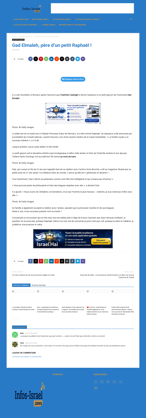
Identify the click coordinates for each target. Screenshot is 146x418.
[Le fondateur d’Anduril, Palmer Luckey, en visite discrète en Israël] (23, 297)
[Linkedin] (51, 59)
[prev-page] (13, 318)
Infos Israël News (40, 19)
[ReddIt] (56, 59)
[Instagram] (110, 30)
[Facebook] (106, 30)
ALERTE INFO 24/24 (21, 19)
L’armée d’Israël (49, 25)
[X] (122, 30)
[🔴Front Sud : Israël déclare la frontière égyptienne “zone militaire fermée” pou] (98, 297)
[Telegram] (77, 59)
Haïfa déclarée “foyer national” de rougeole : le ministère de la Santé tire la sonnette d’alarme (73, 309)
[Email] (62, 59)
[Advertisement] (92, 8)
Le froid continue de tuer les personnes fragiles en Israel (33, 275)
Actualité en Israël (61, 19)
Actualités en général (25, 36)
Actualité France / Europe (87, 19)
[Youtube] (126, 30)
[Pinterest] (41, 59)
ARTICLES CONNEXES (21, 285)
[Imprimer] (67, 59)
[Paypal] (114, 30)
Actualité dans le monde (25, 25)
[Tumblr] (118, 30)
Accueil (14, 36)
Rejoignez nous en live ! (74, 79)
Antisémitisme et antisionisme (72, 25)
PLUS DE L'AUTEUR (39, 285)
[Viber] (83, 59)
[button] (131, 19)
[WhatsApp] (46, 59)
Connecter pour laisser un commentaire (26, 357)
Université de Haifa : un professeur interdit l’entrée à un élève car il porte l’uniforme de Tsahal (107, 276)
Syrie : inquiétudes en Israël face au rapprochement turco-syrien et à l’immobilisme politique (48, 309)
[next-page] (17, 318)
